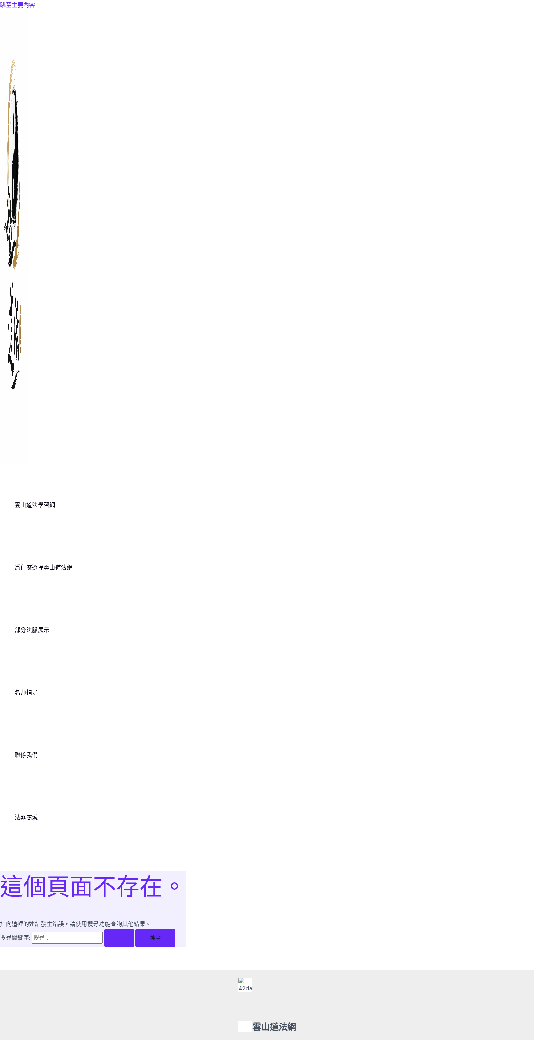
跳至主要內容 (17, 5)
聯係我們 (26, 755)
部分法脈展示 (32, 630)
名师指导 (26, 692)
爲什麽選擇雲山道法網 (44, 567)
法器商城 (26, 817)
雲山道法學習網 (35, 505)
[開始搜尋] (119, 938)
